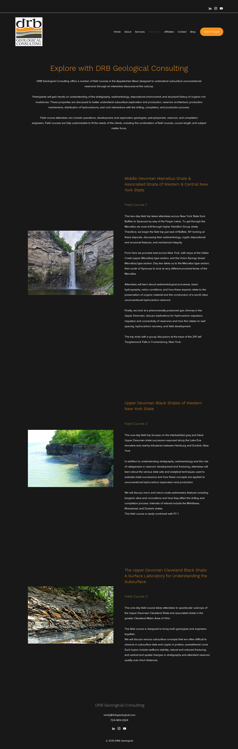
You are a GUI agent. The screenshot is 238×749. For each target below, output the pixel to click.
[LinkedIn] (210, 8)
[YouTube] (221, 8)
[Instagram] (216, 8)
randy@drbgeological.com (119, 714)
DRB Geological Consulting (119, 705)
